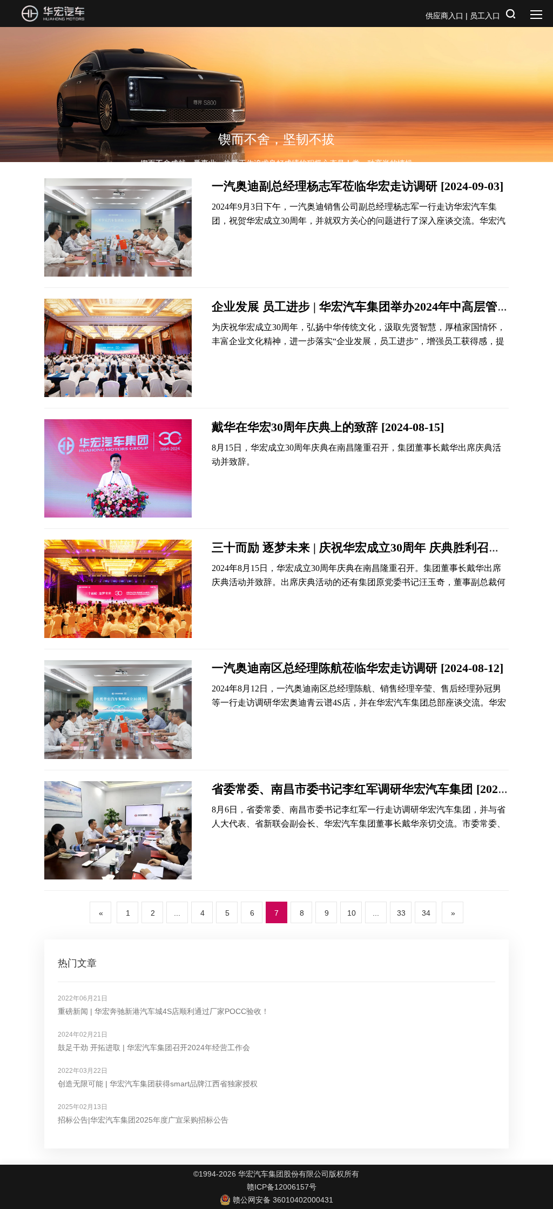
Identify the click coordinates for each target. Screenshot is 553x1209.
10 (351, 913)
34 (426, 913)
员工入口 (485, 15)
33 (401, 913)
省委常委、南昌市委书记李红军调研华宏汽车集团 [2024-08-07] (375, 789)
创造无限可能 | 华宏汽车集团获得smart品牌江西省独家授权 (158, 1083)
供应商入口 (444, 15)
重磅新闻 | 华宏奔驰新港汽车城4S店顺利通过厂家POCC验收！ (163, 1011)
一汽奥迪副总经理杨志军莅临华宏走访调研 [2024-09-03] (357, 186)
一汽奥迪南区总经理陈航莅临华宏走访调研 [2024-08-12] (357, 668)
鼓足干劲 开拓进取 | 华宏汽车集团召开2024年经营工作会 (154, 1047)
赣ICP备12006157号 (281, 1187)
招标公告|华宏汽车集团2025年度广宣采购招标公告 (143, 1120)
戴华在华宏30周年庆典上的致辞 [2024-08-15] (328, 427)
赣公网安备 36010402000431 (283, 1199)
